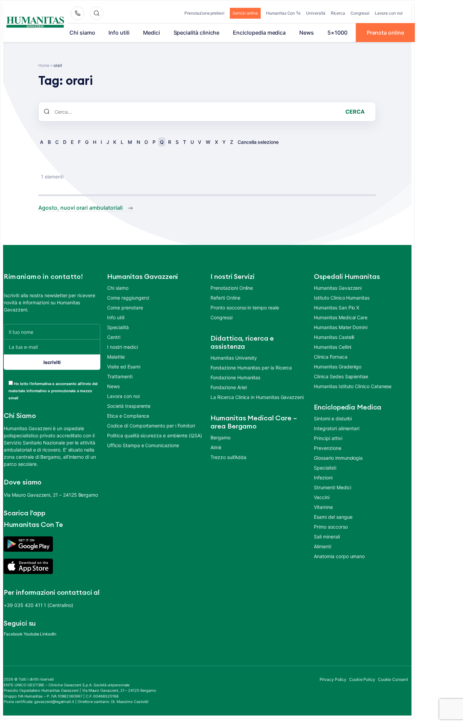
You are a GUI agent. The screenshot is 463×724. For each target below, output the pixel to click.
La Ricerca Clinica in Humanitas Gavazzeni (257, 397)
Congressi (359, 13)
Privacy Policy (333, 679)
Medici (151, 32)
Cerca (355, 111)
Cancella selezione (258, 142)
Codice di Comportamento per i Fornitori (151, 425)
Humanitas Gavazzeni (338, 288)
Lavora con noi (389, 13)
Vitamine (323, 507)
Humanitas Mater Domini (340, 327)
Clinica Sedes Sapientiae (341, 376)
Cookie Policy (362, 679)
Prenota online (385, 32)
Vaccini (321, 497)
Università (315, 13)
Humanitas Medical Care (340, 317)
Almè (215, 447)
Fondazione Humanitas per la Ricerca (251, 367)
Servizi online (245, 13)
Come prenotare (125, 307)
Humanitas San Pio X (336, 307)
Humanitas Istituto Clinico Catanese (352, 386)
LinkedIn (48, 633)
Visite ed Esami (123, 366)
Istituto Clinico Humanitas (341, 298)
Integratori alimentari (336, 428)
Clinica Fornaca (330, 357)
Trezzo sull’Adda (228, 457)
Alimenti (322, 546)
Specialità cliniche (197, 32)
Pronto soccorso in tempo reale (244, 307)
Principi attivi (328, 438)
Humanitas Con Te (283, 13)
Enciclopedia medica (259, 32)
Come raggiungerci (128, 298)
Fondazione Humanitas (235, 377)
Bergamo (220, 437)
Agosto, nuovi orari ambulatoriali (80, 207)
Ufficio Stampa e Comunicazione (143, 445)
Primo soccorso (330, 527)
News (306, 32)
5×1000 (337, 32)
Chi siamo (82, 32)
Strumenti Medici (332, 487)
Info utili (118, 32)
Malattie (116, 357)
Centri (113, 337)
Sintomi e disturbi (333, 418)
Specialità (117, 327)
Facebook (13, 633)
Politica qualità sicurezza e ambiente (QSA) (154, 435)
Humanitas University (233, 358)
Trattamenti (119, 376)
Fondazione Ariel (228, 387)
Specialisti (325, 468)
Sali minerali (327, 536)
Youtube (31, 633)
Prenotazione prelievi (204, 13)
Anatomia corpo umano (339, 556)
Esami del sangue (333, 517)
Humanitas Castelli (334, 337)
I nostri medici (122, 347)
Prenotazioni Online (231, 288)
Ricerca (338, 13)
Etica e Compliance (128, 416)
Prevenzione (327, 448)
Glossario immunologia (338, 458)
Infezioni (323, 477)
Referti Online (225, 298)
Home (43, 65)
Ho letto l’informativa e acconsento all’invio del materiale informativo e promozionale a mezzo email (53, 390)
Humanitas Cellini (332, 347)
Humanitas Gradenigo (337, 366)
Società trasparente (128, 406)
